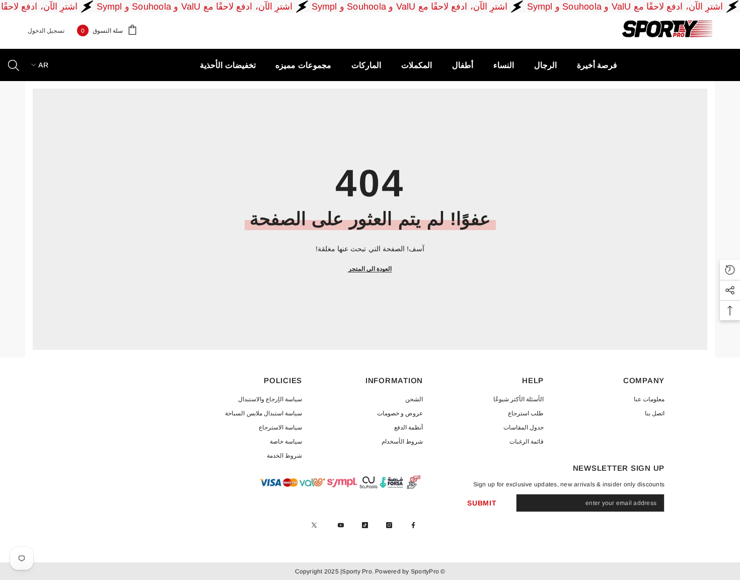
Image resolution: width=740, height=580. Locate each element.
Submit (481, 503)
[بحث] (14, 65)
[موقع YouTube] (340, 525)
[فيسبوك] (413, 525)
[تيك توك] (365, 525)
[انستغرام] (389, 525)
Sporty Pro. (358, 571)
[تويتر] (314, 525)
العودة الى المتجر (370, 268)
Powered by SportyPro (406, 571)
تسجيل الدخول (46, 30)
